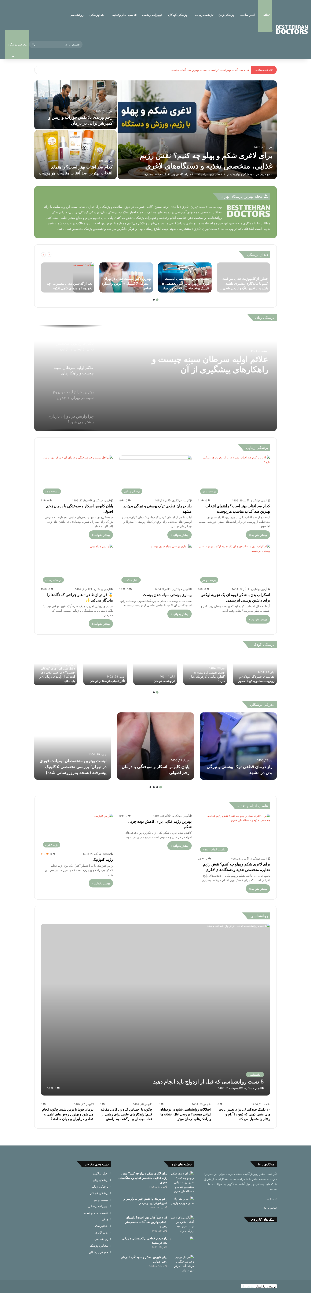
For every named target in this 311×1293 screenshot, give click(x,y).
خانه (266, 15)
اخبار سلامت (247, 15)
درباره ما (272, 1198)
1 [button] (157, 299)
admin (106, 854)
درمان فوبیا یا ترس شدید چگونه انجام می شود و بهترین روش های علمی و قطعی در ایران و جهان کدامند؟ (68, 1114)
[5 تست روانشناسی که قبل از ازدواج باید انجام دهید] (155, 1010)
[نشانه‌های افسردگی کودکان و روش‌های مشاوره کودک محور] (255, 668)
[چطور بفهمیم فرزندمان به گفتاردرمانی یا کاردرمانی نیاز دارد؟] (205, 668)
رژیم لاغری (101, 1232)
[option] (155, 130)
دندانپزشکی (96, 15)
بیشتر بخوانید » (258, 535)
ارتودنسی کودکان (164, 681)
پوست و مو (101, 1199)
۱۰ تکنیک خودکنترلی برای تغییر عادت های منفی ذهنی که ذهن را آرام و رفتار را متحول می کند (244, 1114)
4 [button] (150, 787)
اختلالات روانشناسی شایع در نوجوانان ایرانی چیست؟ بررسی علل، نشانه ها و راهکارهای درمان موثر (185, 1114)
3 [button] (154, 787)
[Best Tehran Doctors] (292, 29)
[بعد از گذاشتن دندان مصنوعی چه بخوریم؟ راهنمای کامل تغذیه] (83, 277)
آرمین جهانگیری (258, 500)
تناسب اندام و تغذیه (124, 15)
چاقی (105, 1219)
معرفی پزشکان (98, 1252)
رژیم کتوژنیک (102, 859)
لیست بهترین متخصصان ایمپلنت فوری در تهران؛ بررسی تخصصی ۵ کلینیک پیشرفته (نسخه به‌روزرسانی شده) (73, 766)
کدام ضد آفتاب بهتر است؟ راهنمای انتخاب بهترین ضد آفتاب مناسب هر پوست (204, 70)
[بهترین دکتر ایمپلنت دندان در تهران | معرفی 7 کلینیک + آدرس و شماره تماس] (126, 277)
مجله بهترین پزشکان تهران (242, 196)
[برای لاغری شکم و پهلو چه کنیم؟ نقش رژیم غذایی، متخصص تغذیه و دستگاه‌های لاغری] (197, 129)
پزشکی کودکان (177, 15)
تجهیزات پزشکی (152, 15)
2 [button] (154, 300)
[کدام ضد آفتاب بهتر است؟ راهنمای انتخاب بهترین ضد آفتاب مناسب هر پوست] (75, 154)
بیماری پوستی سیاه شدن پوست (167, 594)
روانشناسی (77, 15)
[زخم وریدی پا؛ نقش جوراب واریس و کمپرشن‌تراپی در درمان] (75, 104)
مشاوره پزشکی (98, 1245)
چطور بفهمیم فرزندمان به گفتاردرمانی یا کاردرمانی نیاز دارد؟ (207, 676)
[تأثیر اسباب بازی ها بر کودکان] (105, 668)
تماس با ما (270, 1207)
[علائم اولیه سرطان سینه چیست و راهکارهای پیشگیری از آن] (155, 378)
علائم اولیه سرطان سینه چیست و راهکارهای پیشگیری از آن (210, 364)
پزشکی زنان (226, 15)
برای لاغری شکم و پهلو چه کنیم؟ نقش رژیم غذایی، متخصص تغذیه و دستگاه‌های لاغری (142, 1178)
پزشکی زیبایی (203, 15)
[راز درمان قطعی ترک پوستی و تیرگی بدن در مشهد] (238, 746)
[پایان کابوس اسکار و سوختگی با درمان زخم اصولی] (155, 746)
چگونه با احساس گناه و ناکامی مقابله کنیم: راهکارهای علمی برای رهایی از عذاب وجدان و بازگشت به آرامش (126, 1114)
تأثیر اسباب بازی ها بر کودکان (107, 681)
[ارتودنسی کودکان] (155, 668)
